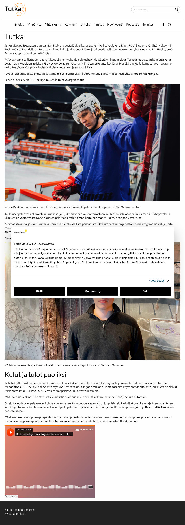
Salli (145, 291)
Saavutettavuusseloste (19, 510)
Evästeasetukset (15, 514)
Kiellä (39, 291)
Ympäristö (34, 24)
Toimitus (148, 24)
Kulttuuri (71, 24)
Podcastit (132, 24)
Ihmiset (99, 24)
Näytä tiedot (156, 280)
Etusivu (19, 24)
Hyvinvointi (115, 24)
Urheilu (85, 24)
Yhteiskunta (53, 24)
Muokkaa (90, 291)
